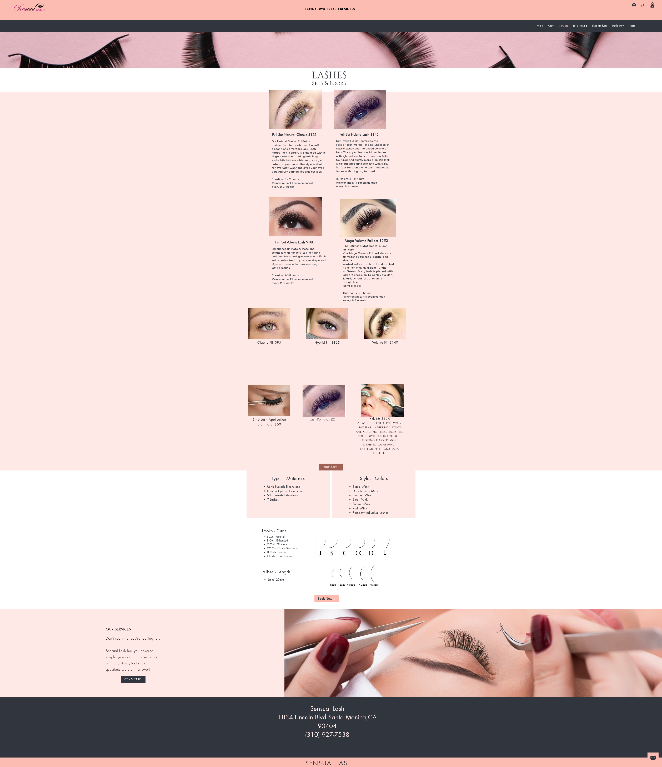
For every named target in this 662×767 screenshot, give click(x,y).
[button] (652, 5)
